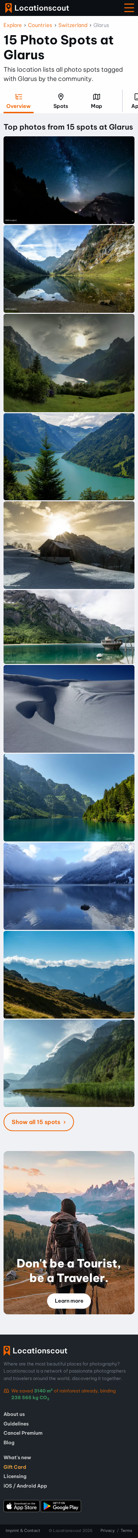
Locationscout (37, 8)
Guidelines (16, 1423)
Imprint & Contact (23, 1530)
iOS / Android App (25, 1486)
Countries (40, 25)
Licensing (15, 1476)
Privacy (107, 1530)
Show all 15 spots (37, 1121)
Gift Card (15, 1467)
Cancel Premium (23, 1433)
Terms (126, 1530)
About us (14, 1414)
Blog (9, 1442)
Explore (13, 25)
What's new (17, 1457)
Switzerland (72, 25)
